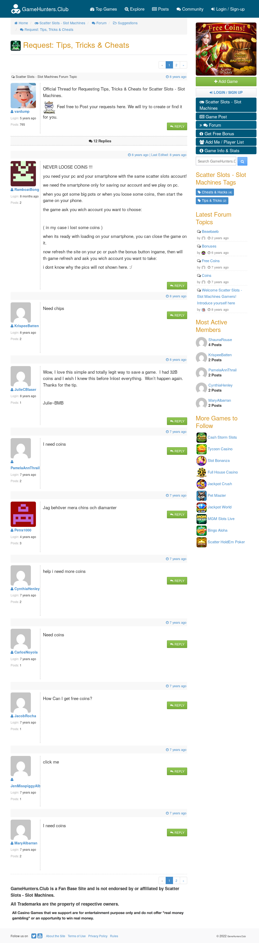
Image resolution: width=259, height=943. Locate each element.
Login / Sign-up (230, 9)
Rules (114, 936)
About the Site (55, 936)
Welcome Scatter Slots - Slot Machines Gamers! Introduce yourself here (219, 296)
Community (192, 9)
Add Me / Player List (224, 142)
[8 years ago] (77, 76)
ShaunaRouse (220, 339)
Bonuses (209, 246)
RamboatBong (26, 189)
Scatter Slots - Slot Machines (220, 104)
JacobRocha (24, 715)
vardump (21, 111)
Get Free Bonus (218, 133)
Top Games (105, 9)
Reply (179, 126)
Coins (206, 275)
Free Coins (211, 260)
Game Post (215, 116)
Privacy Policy (97, 936)
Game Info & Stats (221, 150)
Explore (136, 9)
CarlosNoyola (25, 652)
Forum (214, 125)
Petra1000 (22, 529)
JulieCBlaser (24, 389)
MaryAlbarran (25, 842)
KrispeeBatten (26, 325)
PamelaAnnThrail (222, 369)
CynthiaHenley (26, 588)
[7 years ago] (11, 431)
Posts (163, 9)
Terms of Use (77, 936)
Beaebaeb (210, 231)
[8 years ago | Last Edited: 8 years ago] (11, 154)
